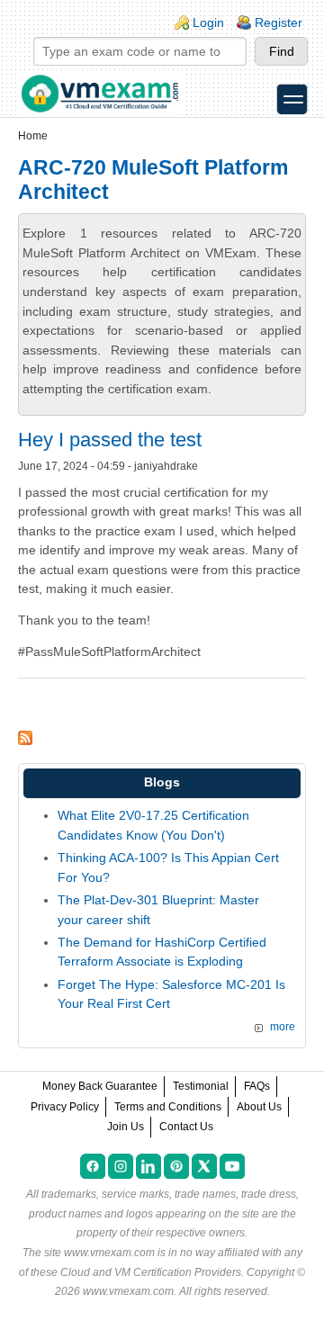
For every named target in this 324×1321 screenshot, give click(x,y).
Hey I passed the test (110, 439)
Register (278, 22)
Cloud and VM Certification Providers (150, 1272)
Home (33, 136)
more (282, 1026)
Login (208, 22)
